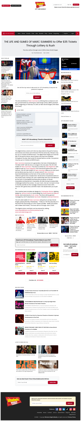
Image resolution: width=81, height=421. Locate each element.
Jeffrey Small (25, 193)
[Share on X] (54, 82)
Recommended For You (67, 195)
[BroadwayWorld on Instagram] (60, 409)
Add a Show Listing (16, 5)
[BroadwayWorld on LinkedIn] (63, 409)
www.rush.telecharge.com (23, 212)
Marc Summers (33, 101)
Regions (68, 412)
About (44, 412)
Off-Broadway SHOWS (67, 120)
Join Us (55, 412)
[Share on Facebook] (50, 82)
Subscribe (53, 382)
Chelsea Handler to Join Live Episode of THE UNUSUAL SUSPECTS (24, 116)
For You (22, 215)
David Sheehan (47, 193)
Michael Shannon (53, 197)
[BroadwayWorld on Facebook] (56, 409)
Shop (46, 33)
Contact (50, 412)
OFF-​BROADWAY (40, 9)
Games (50, 33)
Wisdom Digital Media (51, 417)
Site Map (73, 412)
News (19, 33)
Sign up (75, 254)
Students (41, 33)
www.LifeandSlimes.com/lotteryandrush (27, 210)
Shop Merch (6, 5)
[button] (77, 33)
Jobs (36, 33)
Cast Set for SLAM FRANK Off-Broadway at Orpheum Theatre (25, 134)
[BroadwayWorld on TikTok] (67, 409)
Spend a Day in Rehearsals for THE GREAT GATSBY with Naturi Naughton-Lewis (70, 92)
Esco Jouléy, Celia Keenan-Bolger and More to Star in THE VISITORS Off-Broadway (6, 97)
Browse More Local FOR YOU (47, 233)
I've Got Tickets (20, 273)
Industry (28, 33)
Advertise (39, 412)
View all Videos (65, 116)
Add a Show (70, 187)
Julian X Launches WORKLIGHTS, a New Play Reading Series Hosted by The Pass (25, 129)
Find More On (36, 280)
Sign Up (37, 97)
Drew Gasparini (30, 168)
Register (66, 33)
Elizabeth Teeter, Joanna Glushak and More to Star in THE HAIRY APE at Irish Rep (25, 122)
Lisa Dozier (37, 197)
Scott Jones (34, 195)
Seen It (20, 270)
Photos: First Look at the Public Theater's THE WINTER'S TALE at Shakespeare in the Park (6, 111)
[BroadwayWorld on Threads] (70, 409)
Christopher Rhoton (47, 191)
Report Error (72, 414)
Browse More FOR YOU (70, 237)
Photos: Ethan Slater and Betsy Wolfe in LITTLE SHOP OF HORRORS (6, 67)
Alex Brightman (50, 167)
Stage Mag (56, 33)
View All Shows (70, 184)
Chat (33, 33)
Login (72, 33)
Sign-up (69, 4)
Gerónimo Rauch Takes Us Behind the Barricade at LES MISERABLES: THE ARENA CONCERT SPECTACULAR (7, 82)
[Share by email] (57, 82)
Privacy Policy (72, 417)
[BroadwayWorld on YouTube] (74, 409)
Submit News (61, 412)
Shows (23, 33)
